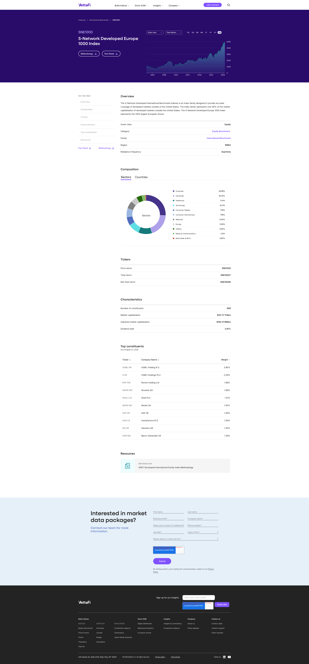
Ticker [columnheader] (125, 360)
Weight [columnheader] (224, 360)
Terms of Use (175, 657)
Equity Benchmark (221, 131)
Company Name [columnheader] (149, 360)
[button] (122, 5)
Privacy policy (160, 657)
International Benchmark (219, 138)
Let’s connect (213, 5)
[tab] (126, 177)
